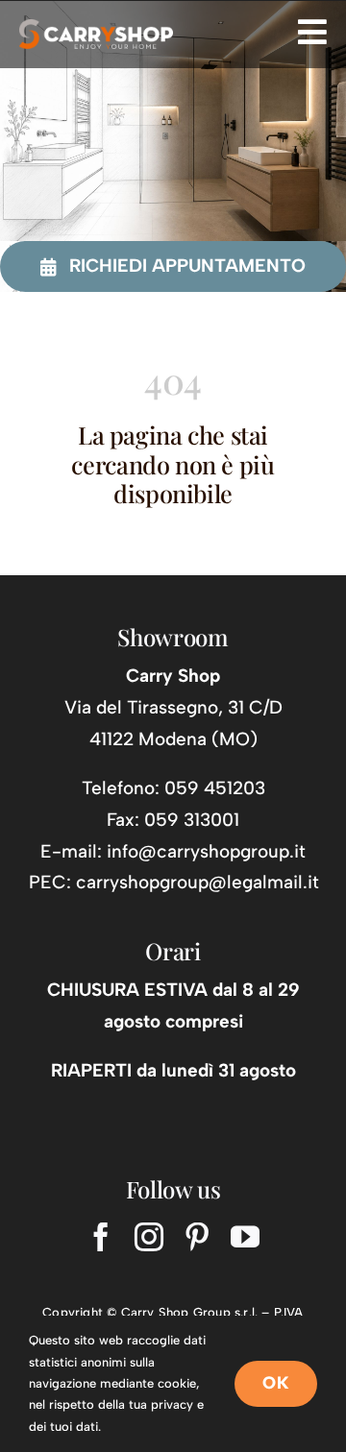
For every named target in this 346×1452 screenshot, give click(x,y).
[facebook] (100, 1236)
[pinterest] (197, 1236)
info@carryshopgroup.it (206, 851)
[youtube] (245, 1236)
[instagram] (149, 1236)
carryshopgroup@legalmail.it (197, 882)
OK (275, 1382)
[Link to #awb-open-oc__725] (312, 31)
